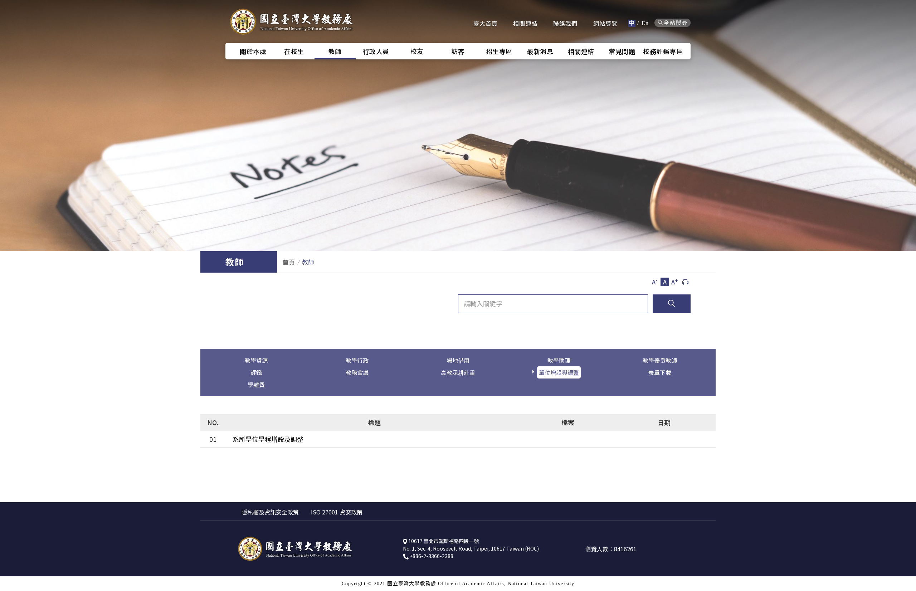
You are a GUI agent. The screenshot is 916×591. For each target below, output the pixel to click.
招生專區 (499, 51)
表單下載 (659, 372)
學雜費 (256, 384)
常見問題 (622, 51)
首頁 (288, 262)
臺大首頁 (485, 23)
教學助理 (558, 360)
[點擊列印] (685, 282)
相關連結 (525, 23)
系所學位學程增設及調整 (268, 439)
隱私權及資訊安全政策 (270, 512)
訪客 (457, 51)
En (645, 23)
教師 (335, 51)
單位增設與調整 (559, 372)
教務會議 (357, 372)
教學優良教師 (660, 360)
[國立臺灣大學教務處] (291, 21)
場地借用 (458, 360)
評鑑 (256, 372)
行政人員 (376, 51)
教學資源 (256, 360)
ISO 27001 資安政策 (336, 512)
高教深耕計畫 (458, 372)
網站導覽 (605, 23)
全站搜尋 (675, 23)
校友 (417, 51)
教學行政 (357, 360)
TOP (905, 365)
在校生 (294, 51)
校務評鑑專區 (663, 51)
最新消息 (540, 51)
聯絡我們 (565, 23)
